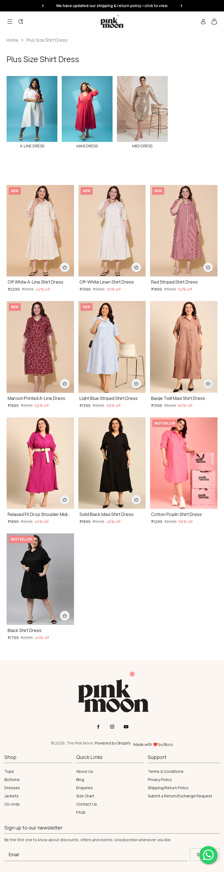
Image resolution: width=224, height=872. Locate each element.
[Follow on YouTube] (126, 726)
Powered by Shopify (113, 743)
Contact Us (86, 804)
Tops (9, 771)
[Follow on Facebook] (98, 726)
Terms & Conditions (166, 771)
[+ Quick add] (65, 267)
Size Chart (85, 796)
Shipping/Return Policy (168, 788)
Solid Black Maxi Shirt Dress (106, 514)
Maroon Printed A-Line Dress (36, 398)
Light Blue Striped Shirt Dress (108, 398)
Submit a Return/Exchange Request (180, 796)
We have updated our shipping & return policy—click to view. (112, 5)
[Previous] (43, 6)
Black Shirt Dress (25, 630)
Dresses (12, 788)
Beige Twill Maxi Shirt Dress (178, 398)
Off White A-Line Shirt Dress (35, 282)
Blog (80, 780)
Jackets (11, 796)
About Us (84, 771)
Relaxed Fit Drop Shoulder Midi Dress (37, 514)
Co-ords (12, 804)
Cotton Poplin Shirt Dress (176, 514)
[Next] (181, 6)
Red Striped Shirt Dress (174, 282)
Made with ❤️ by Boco (153, 744)
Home (12, 40)
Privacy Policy (160, 780)
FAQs (81, 812)
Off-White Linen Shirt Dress (106, 282)
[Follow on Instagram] (112, 726)
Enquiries (84, 788)
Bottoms (12, 780)
